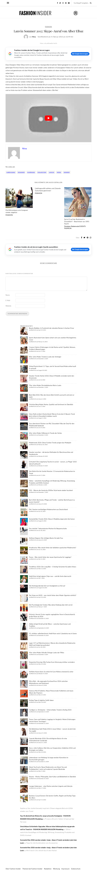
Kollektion (42, 172)
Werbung (56, 869)
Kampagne (31, 172)
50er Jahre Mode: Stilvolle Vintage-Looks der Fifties (46, 653)
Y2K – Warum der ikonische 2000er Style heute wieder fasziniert (51, 490)
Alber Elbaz (11, 172)
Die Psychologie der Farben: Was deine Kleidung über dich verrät (51, 605)
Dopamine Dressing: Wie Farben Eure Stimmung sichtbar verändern (52, 662)
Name (8, 295)
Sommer (67, 172)
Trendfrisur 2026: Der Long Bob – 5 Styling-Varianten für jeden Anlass (52, 567)
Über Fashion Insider (13, 869)
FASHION (48, 26)
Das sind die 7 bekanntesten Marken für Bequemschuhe (48, 528)
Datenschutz (75, 869)
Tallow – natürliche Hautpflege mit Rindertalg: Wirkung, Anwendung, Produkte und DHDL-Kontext (47, 832)
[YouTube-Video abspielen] (48, 118)
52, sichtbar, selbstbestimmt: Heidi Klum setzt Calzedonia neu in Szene (53, 633)
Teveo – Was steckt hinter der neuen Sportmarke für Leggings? (50, 557)
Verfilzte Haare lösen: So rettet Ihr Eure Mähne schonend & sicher (51, 672)
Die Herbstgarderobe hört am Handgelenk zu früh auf (47, 586)
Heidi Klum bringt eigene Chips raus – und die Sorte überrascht (50, 576)
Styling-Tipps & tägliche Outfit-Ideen (41, 700)
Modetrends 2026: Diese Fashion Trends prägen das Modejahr (50, 443)
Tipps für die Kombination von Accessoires (42, 843)
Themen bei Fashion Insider (32, 869)
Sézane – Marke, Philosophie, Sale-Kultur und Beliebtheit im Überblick (52, 777)
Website (8, 306)
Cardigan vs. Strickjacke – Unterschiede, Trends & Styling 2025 (50, 710)
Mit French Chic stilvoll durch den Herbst (41, 850)
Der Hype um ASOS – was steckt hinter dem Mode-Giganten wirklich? (52, 595)
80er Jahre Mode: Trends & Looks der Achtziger (45, 357)
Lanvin (51, 172)
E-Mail (8, 300)
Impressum (65, 869)
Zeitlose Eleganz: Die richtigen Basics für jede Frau (46, 538)
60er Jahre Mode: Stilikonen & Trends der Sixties (45, 433)
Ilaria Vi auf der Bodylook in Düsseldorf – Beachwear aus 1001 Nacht (76, 221)
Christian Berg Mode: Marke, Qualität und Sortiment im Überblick (51, 404)
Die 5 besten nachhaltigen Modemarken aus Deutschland (48, 509)
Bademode (75, 226)
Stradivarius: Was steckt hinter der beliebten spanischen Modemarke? (52, 548)
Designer (21, 172)
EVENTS (82, 226)
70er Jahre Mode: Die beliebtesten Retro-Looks (45, 385)
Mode (59, 172)
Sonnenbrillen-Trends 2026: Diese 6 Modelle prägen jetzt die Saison (52, 519)
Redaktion (47, 869)
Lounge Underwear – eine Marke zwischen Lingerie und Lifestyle (50, 786)
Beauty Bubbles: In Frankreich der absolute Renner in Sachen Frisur (51, 328)
